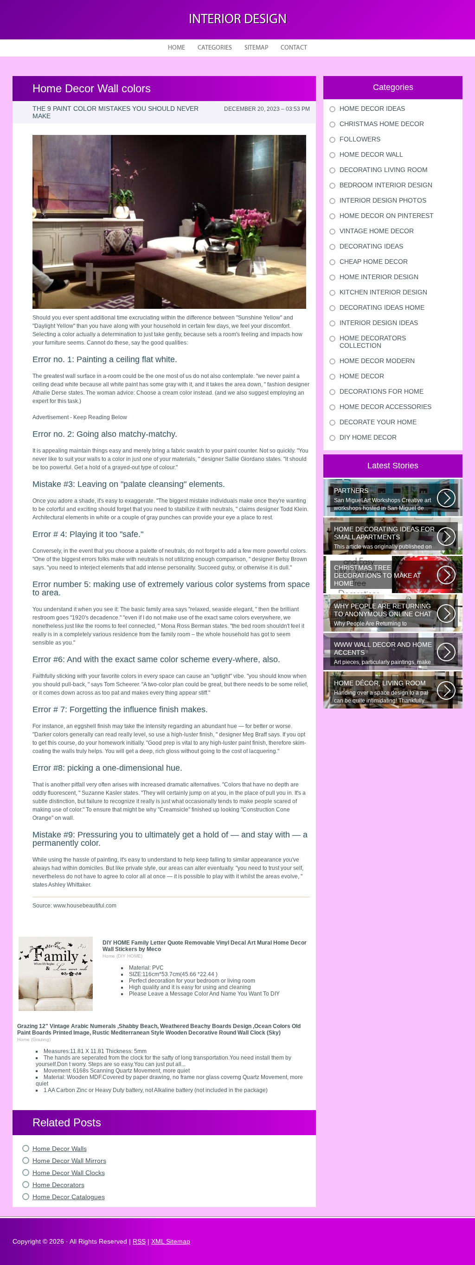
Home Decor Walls (59, 1148)
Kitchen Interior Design (383, 292)
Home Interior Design (379, 277)
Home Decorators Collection (373, 341)
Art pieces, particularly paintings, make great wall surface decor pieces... (383, 653)
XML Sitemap (170, 1241)
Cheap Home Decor (374, 261)
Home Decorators (58, 1184)
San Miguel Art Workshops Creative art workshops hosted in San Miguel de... (382, 499)
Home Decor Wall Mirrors (69, 1160)
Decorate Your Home (378, 422)
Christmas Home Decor (382, 124)
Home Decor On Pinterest (387, 215)
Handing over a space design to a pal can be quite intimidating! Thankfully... (381, 691)
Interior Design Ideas (379, 322)
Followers (360, 139)
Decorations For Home (382, 391)
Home (176, 48)
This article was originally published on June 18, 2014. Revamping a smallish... (384, 537)
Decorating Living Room (384, 169)
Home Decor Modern (377, 360)
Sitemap (256, 48)
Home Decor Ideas (372, 108)
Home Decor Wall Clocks (68, 1172)
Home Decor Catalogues (68, 1197)
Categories (215, 48)
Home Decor (362, 376)
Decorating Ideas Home (382, 307)
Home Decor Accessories (385, 406)
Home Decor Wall (371, 154)
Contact (294, 48)
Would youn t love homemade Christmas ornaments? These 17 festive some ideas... (385, 576)
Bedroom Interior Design (386, 185)
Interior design (238, 19)
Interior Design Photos (383, 200)
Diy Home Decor (368, 437)
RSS (139, 1241)
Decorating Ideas (371, 246)
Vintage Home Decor (377, 231)
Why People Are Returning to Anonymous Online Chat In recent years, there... (385, 614)
